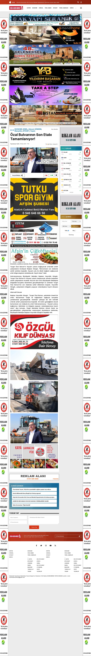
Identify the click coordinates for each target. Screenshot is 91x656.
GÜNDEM (37, 129)
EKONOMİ (34, 8)
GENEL (25, 129)
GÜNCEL (41, 8)
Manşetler (18, 131)
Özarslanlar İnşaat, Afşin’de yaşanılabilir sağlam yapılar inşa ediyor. (32, 489)
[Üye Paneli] (80, 2)
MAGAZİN (30, 567)
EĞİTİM (29, 8)
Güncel (31, 129)
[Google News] (51, 144)
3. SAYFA (30, 559)
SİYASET (55, 8)
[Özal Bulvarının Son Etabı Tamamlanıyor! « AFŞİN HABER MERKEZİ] (16, 8)
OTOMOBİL (39, 567)
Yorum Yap (34, 527)
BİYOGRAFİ (30, 561)
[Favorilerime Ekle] (56, 175)
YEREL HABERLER (63, 8)
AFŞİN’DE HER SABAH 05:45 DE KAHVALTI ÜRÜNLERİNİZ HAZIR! (31, 501)
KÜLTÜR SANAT (40, 559)
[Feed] (55, 545)
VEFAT (38, 569)
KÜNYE (72, 8)
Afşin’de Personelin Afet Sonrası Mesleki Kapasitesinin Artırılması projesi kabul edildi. (33, 497)
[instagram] (45, 545)
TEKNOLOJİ (30, 569)
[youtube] (50, 545)
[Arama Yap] (77, 2)
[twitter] (41, 545)
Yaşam (32, 131)
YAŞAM (29, 571)
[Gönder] (80, 536)
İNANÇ (29, 565)
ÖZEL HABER (48, 8)
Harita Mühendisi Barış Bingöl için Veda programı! (27, 493)
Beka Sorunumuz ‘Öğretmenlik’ (21, 505)
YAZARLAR (39, 571)
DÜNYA (38, 561)
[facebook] (36, 545)
